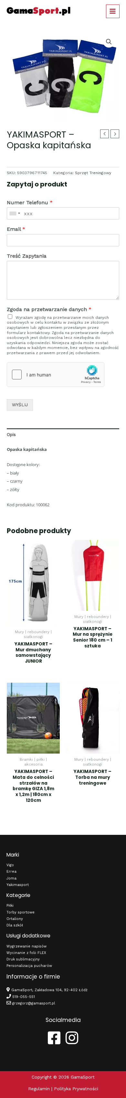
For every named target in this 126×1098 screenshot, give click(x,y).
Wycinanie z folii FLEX (26, 953)
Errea (11, 871)
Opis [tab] (11, 434)
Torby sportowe (20, 912)
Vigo (10, 865)
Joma (11, 878)
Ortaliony (14, 919)
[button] (109, 42)
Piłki (10, 905)
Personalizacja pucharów (29, 966)
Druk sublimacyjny (23, 959)
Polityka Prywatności (76, 1088)
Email (16, 229)
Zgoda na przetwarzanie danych (49, 309)
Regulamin (39, 1088)
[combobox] (14, 213)
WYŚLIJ (20, 404)
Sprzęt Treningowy (93, 173)
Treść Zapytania (27, 256)
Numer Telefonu (30, 202)
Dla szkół (14, 925)
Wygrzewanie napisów (26, 946)
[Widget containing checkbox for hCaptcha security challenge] (55, 374)
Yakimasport (17, 885)
